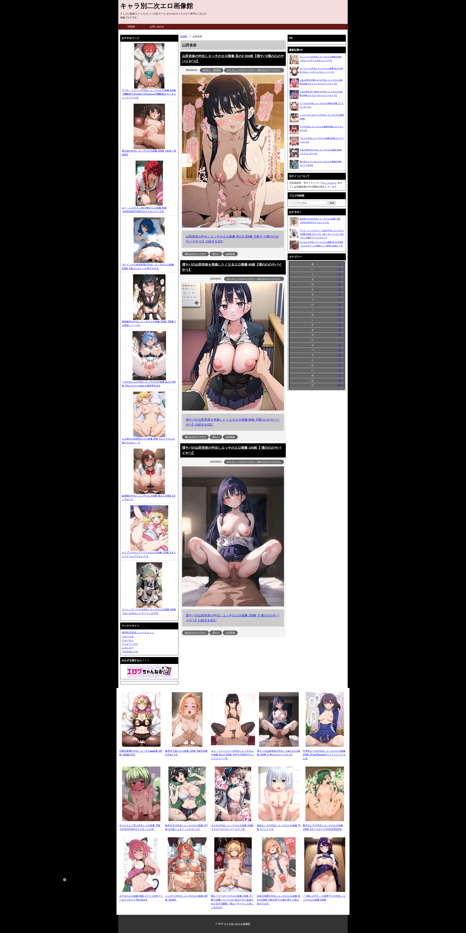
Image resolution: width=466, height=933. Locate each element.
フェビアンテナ (130, 644)
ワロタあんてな (130, 651)
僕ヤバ (215, 253)
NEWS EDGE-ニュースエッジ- (138, 632)
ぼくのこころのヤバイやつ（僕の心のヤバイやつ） (254, 70)
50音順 (131, 26)
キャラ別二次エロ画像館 (156, 5)
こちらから (331, 183)
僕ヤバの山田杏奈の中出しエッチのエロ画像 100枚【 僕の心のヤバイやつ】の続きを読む (232, 618)
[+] (339, 264)
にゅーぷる (128, 636)
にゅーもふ (128, 640)
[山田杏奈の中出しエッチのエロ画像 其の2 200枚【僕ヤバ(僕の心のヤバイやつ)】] (233, 226)
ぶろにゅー (128, 647)
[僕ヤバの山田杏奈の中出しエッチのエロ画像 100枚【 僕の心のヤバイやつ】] (233, 605)
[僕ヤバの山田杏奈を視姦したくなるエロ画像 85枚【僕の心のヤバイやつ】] (233, 409)
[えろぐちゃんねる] (149, 671)
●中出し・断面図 (212, 70)
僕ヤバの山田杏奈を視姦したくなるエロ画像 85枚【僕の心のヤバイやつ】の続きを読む (233, 422)
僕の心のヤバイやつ (195, 253)
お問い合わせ (157, 26)
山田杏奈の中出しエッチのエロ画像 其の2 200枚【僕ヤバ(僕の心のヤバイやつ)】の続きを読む (232, 239)
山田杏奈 (230, 253)
